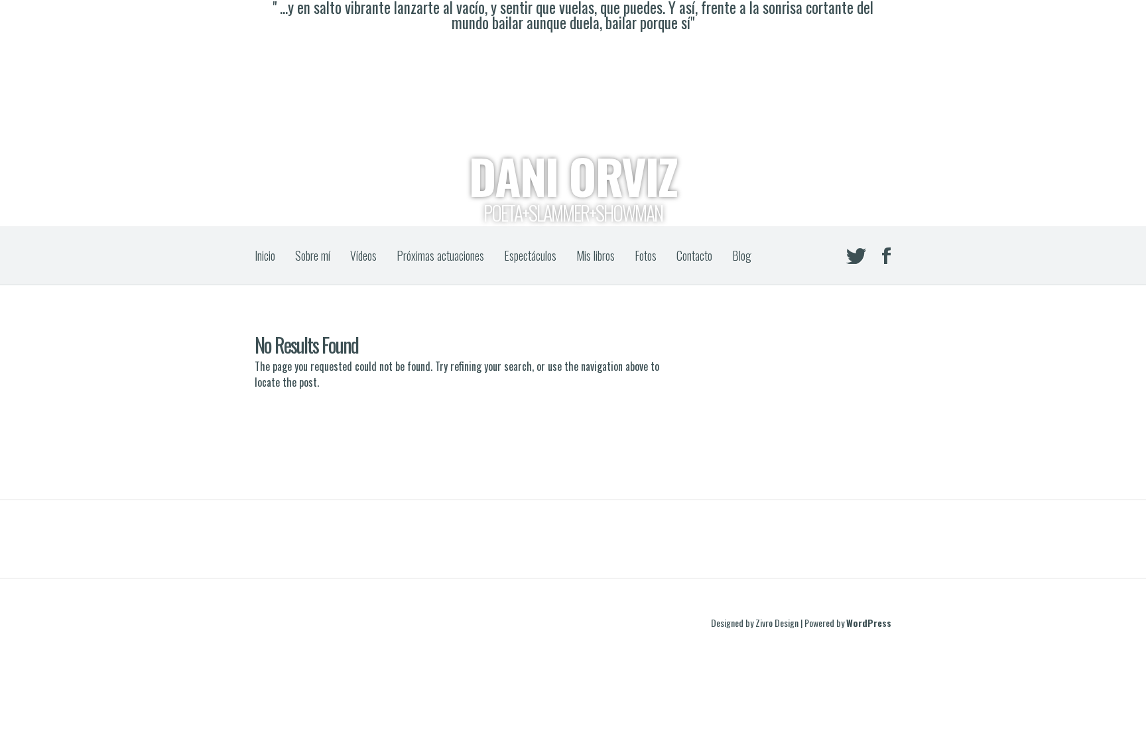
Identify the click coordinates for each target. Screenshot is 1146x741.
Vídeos (363, 255)
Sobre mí (312, 255)
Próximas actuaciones (440, 255)
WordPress (868, 623)
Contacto (694, 255)
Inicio (265, 255)
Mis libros (595, 255)
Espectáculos (530, 255)
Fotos (646, 255)
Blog (741, 255)
